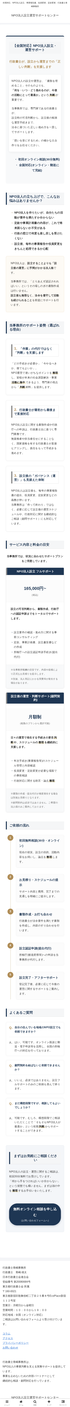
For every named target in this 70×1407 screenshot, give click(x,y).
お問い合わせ (10, 1347)
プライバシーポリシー (16, 1343)
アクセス (8, 1338)
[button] (63, 790)
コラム (6, 1333)
